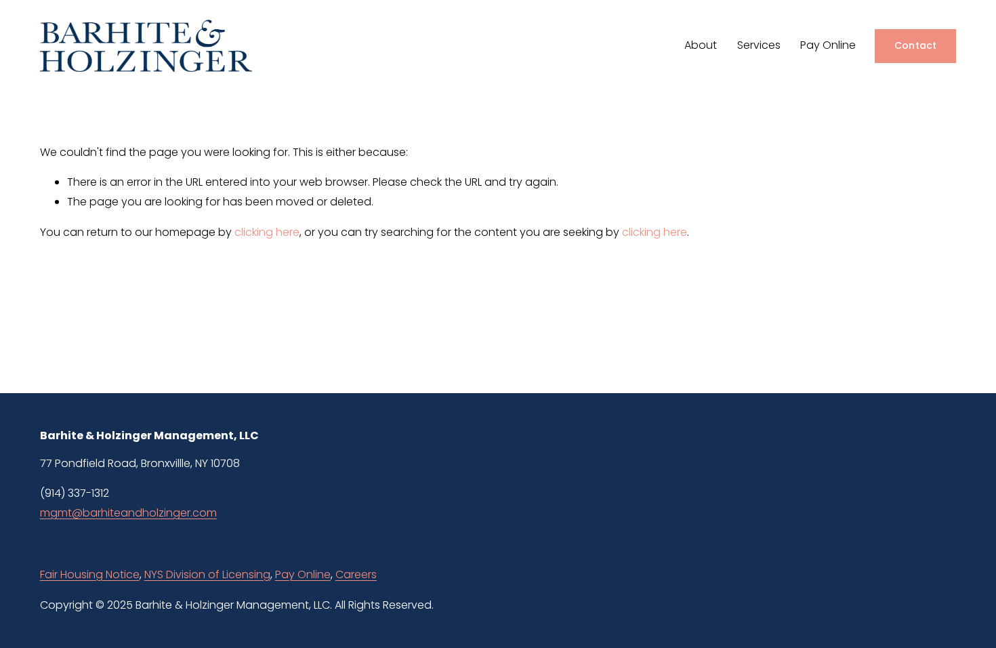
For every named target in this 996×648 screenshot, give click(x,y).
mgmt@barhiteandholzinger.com (128, 513)
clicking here (266, 232)
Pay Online (828, 45)
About (700, 45)
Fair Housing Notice (90, 574)
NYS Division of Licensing (207, 574)
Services (759, 45)
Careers (356, 574)
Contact (915, 45)
